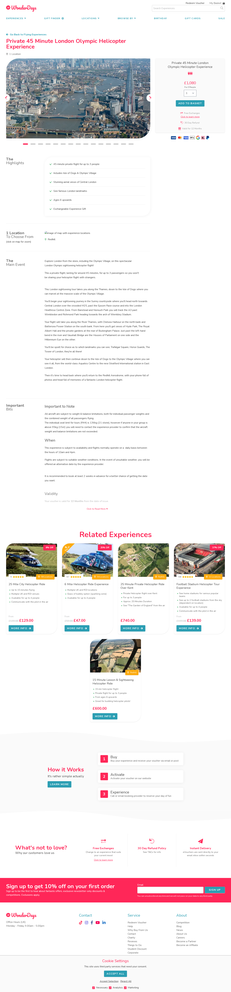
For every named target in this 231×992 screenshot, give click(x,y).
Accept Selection (109, 981)
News (179, 930)
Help (130, 926)
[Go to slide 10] (93, 144)
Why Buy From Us (138, 930)
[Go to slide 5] (55, 144)
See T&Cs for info (152, 852)
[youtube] (98, 922)
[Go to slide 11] (100, 144)
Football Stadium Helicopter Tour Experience (198, 586)
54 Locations (103, 577)
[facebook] (92, 922)
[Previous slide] (6, 98)
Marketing (133, 987)
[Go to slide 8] (78, 144)
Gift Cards (193, 18)
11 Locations (214, 577)
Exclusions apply (30, 895)
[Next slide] (150, 98)
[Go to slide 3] (40, 144)
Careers (180, 937)
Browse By (125, 18)
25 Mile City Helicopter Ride (27, 584)
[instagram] (86, 922)
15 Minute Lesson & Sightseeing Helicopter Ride (113, 681)
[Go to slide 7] (70, 144)
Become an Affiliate (187, 945)
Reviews (132, 941)
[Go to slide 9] (85, 144)
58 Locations (47, 577)
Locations (89, 18)
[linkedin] (104, 922)
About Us (181, 934)
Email (140, 885)
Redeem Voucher (195, 3)
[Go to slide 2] (33, 144)
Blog (179, 926)
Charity (131, 937)
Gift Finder (52, 18)
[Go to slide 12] (108, 144)
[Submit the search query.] (221, 8)
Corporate (133, 952)
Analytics (118, 987)
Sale (221, 18)
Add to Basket (190, 103)
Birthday (160, 18)
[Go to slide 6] (63, 144)
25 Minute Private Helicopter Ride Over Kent (142, 586)
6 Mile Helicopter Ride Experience (87, 584)
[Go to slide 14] (123, 144)
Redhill (161, 577)
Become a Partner (186, 941)
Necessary (102, 987)
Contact (132, 934)
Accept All (115, 974)
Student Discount (137, 949)
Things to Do (135, 945)
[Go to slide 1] (25, 144)
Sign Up (215, 890)
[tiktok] (80, 922)
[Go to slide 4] (48, 144)
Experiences (14, 18)
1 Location (15, 54)
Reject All (125, 981)
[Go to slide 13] (115, 144)
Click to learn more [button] (190, 116)
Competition (183, 922)
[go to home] (21, 8)
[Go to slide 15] (131, 144)
